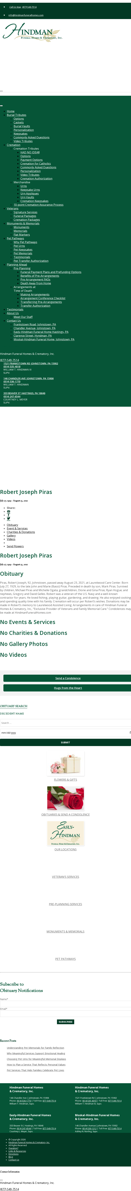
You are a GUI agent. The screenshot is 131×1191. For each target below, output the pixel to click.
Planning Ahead (17, 264)
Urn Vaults (27, 197)
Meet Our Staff (23, 317)
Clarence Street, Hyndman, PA (33, 335)
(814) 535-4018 (18, 48)
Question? (13, 1148)
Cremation (13, 145)
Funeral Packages (25, 216)
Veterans (12, 208)
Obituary (12, 525)
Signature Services (25, 212)
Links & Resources (17, 1151)
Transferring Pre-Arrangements (41, 302)
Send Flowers (15, 546)
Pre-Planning (22, 268)
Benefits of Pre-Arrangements (39, 276)
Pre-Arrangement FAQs (35, 279)
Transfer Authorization (35, 306)
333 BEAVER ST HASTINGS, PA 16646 (30, 75)
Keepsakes (20, 134)
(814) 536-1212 (89, 1128)
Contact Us (14, 321)
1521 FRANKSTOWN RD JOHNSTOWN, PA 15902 (37, 45)
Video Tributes (23, 141)
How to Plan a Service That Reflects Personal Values (36, 1064)
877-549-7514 (49, 1100)
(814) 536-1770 (18, 63)
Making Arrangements (34, 294)
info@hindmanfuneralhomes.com (26, 15)
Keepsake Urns (30, 190)
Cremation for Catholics (35, 163)
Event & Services (17, 528)
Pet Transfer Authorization (31, 261)
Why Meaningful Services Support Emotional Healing (36, 1053)
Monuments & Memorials (23, 223)
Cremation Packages (27, 220)
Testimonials (22, 257)
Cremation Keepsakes (34, 201)
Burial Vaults (22, 126)
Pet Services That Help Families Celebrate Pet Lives (35, 1070)
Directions (13, 1154)
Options (19, 119)
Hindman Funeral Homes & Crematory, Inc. (29, 1142)
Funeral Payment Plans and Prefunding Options (50, 272)
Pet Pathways (15, 238)
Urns (23, 186)
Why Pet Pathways (25, 242)
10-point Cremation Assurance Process (38, 205)
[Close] (1, 105)
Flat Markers (22, 234)
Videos (11, 539)
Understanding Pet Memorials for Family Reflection (35, 1047)
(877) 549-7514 (29, 7)
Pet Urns (19, 246)
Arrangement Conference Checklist (42, 298)
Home (10, 111)
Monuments (21, 227)
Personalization (24, 130)
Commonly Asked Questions (31, 137)
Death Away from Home (35, 283)
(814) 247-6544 (18, 78)
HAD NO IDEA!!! (30, 152)
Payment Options (31, 160)
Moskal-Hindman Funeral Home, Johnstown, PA (44, 339)
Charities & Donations (21, 532)
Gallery (11, 535)
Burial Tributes (16, 115)
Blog (11, 1156)
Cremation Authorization (36, 178)
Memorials (20, 231)
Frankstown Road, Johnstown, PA (35, 324)
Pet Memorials (23, 253)
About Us (13, 313)
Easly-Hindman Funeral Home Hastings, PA (41, 332)
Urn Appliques (29, 193)
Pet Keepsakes (23, 249)
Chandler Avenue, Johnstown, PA (34, 328)
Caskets (19, 122)
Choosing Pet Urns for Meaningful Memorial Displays (36, 1059)
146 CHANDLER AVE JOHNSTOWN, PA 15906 (35, 60)
